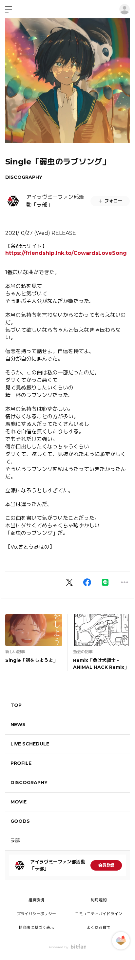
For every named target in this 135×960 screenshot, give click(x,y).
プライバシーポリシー (36, 913)
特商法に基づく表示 (36, 927)
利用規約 (98, 899)
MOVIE (18, 802)
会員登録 (106, 865)
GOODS (20, 821)
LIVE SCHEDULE (29, 744)
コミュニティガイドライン (98, 913)
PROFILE (20, 763)
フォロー (113, 201)
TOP (16, 705)
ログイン (124, 9)
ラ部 (15, 840)
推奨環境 (36, 899)
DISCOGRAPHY (23, 177)
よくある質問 (98, 927)
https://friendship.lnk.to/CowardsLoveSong (66, 253)
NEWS (18, 724)
